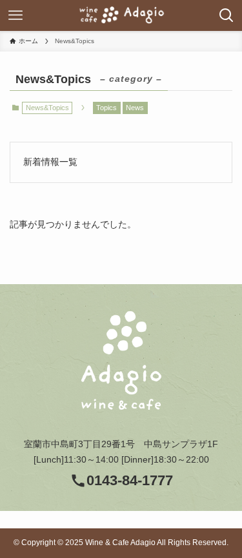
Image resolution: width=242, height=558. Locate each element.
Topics (106, 107)
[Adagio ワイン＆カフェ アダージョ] (121, 15)
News (135, 107)
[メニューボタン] (15, 15)
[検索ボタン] (226, 15)
